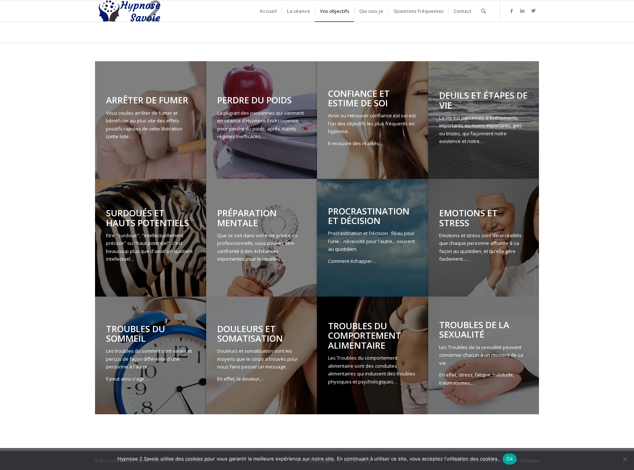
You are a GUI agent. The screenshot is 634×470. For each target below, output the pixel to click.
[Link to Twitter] (533, 10)
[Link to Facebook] (511, 10)
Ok (509, 459)
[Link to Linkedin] (522, 10)
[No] (624, 459)
